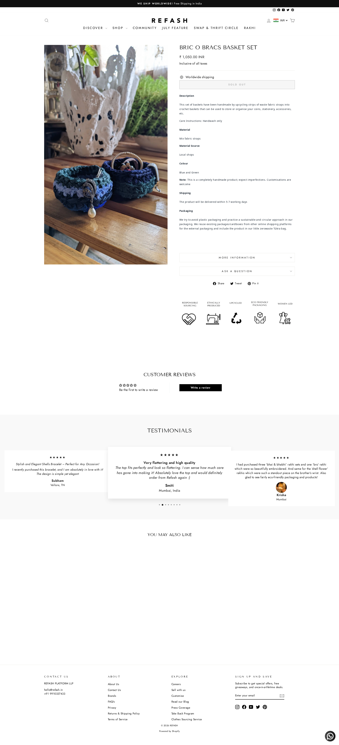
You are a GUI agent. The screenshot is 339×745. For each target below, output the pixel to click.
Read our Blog (180, 702)
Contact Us (114, 690)
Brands (112, 696)
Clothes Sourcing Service (186, 719)
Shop (118, 28)
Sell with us (178, 690)
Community (145, 28)
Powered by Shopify (169, 731)
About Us (113, 684)
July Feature (175, 28)
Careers (176, 684)
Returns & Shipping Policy (124, 713)
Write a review (200, 388)
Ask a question (237, 271)
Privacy (112, 708)
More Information (237, 257)
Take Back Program (182, 713)
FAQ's (111, 702)
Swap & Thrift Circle (216, 28)
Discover (93, 28)
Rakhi (250, 28)
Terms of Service (118, 719)
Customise (177, 696)
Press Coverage (180, 708)
